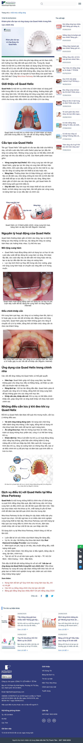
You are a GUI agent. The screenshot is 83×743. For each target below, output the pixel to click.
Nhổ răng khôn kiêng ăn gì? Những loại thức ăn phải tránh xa (68, 619)
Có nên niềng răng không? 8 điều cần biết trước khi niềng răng (71, 124)
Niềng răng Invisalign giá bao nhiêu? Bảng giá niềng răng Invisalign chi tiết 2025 (72, 36)
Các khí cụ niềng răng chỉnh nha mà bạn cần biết (25, 588)
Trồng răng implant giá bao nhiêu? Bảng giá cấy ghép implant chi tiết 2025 (71, 47)
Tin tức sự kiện (47, 679)
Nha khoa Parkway (25, 76)
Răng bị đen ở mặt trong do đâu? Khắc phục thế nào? (71, 102)
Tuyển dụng (46, 691)
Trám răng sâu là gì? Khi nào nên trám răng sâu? (71, 146)
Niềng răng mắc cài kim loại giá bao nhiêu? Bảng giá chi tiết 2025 (71, 58)
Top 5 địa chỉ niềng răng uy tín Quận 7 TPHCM (71, 69)
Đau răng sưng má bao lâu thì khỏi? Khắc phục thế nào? (71, 91)
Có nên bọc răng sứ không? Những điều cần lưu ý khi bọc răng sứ (71, 135)
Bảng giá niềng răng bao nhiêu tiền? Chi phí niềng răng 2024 (29, 591)
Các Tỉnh (5, 723)
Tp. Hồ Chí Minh (7, 715)
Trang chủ (5, 13)
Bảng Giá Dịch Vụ (48, 675)
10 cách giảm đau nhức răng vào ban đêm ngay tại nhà (71, 113)
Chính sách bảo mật (49, 687)
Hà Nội (4, 719)
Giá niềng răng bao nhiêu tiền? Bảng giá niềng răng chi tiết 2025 (72, 25)
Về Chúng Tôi (47, 671)
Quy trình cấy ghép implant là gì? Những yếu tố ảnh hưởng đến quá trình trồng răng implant (72, 80)
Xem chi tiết (22, 629)
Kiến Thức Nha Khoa (49, 683)
